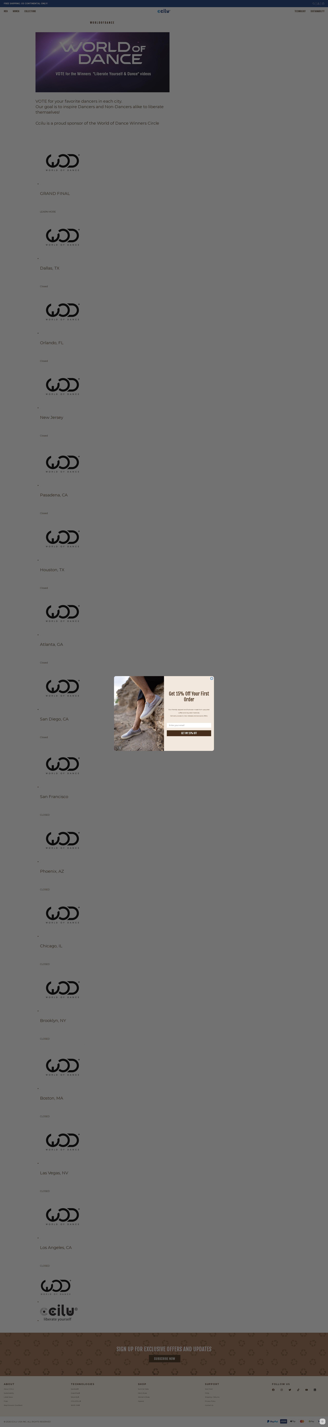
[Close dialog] (211, 678)
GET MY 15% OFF (189, 733)
